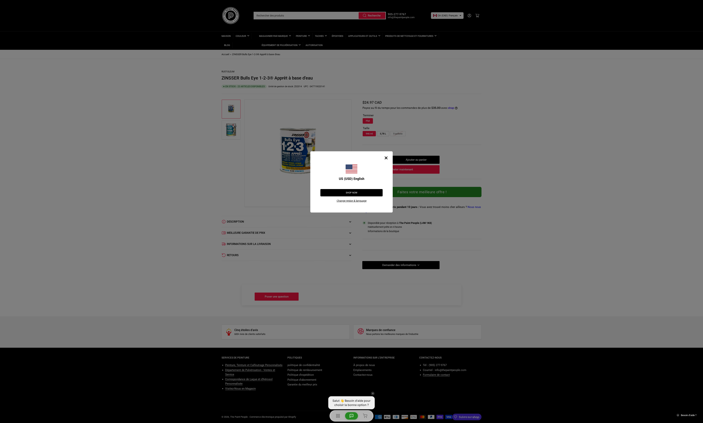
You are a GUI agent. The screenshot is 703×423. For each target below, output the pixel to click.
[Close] (386, 158)
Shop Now (351, 192)
